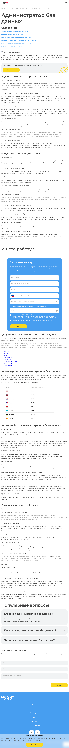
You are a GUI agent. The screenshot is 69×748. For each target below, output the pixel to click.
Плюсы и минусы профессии (11, 47)
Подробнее (36, 740)
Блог (34, 717)
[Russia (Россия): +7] (14, 295)
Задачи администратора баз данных (14, 31)
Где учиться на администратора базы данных (17, 37)
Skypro (6, 355)
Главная (4, 8)
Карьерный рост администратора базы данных (18, 44)
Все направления (18, 8)
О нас (35, 709)
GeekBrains (8, 357)
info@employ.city (34, 725)
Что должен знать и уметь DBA (12, 34)
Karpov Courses (9, 363)
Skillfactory (7, 353)
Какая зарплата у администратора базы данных (18, 40)
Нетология (7, 359)
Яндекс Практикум (10, 361)
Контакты (34, 721)
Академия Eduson (10, 365)
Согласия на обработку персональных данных (30, 316)
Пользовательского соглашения (39, 317)
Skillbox (6, 351)
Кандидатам (34, 713)
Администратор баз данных (39, 8)
